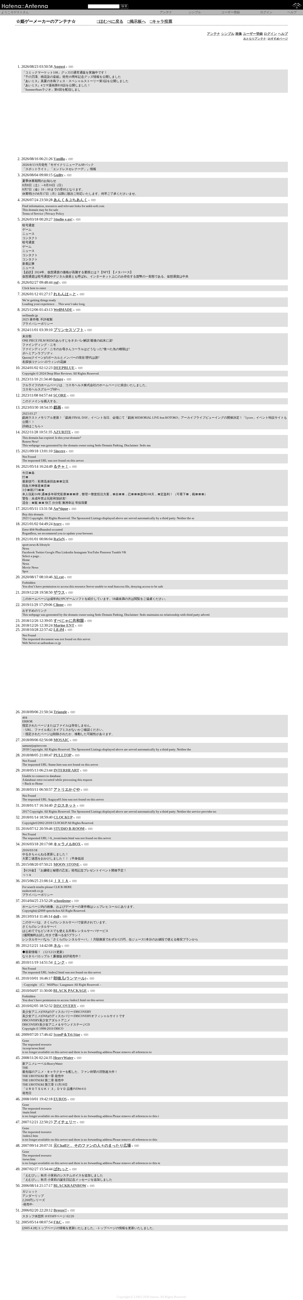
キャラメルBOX (67, 844)
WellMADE (62, 310)
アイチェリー (64, 1122)
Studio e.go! (62, 219)
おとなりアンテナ (254, 38)
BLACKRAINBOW (69, 1186)
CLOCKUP (63, 817)
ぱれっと (61, 1169)
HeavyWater (63, 1058)
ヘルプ (283, 34)
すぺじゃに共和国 (68, 621)
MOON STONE (66, 864)
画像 (238, 34)
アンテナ (213, 34)
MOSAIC (61, 740)
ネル (57, 946)
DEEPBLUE (64, 368)
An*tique (60, 509)
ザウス (59, 592)
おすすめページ (278, 38)
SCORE (60, 395)
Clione (58, 605)
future (58, 379)
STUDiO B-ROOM (69, 829)
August (59, 67)
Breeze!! (60, 1210)
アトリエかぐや (66, 789)
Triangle (60, 712)
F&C (57, 1222)
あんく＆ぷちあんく (70, 200)
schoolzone (62, 901)
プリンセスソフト (68, 330)
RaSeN (59, 539)
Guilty (58, 175)
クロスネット (64, 805)
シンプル (227, 34)
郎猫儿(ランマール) (69, 978)
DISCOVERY (64, 1006)
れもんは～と (64, 294)
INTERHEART (66, 770)
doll (56, 916)
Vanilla (59, 159)
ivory (57, 524)
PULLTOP (62, 755)
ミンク (59, 962)
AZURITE (62, 432)
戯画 (57, 407)
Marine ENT (63, 625)
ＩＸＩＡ (61, 881)
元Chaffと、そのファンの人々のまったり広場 (92, 1145)
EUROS (60, 1099)
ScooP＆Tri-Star (66, 1034)
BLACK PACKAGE (70, 991)
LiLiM (58, 630)
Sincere (59, 451)
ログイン (270, 34)
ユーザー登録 (253, 34)
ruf (55, 282)
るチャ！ (61, 466)
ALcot (58, 577)
